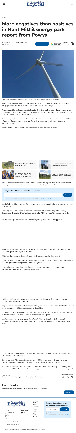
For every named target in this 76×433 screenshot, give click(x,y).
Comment (68, 392)
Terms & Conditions (36, 405)
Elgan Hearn (7, 42)
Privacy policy (35, 410)
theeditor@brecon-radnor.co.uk (13, 425)
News (4, 17)
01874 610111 (14, 421)
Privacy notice (47, 198)
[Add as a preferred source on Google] (56, 43)
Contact (35, 408)
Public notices (35, 415)
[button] (3, 4)
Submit (67, 195)
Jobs (34, 413)
